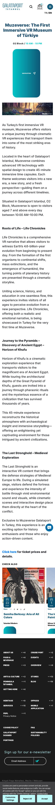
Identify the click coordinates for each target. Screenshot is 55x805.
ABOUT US (8, 652)
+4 (24, 652)
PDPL (5, 713)
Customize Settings (10, 798)
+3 (24, 665)
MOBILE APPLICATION (37, 707)
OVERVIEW (36, 665)
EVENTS (35, 657)
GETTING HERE (10, 689)
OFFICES (35, 700)
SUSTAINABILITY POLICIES (39, 733)
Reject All (27, 798)
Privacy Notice (9, 716)
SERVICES (8, 705)
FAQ (33, 727)
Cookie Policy (42, 793)
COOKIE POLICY (10, 727)
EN (50, 13)
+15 (23, 705)
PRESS (6, 665)
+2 (24, 676)
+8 (24, 700)
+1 (24, 681)
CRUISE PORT (37, 652)
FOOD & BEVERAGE (8, 658)
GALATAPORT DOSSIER (10, 733)
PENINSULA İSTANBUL (8, 682)
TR (45, 13)
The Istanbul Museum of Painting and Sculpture (20, 616)
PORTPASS (8, 740)
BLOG (33, 681)
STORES (34, 676)
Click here (9, 552)
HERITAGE (8, 700)
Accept (45, 798)
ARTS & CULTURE (11, 676)
